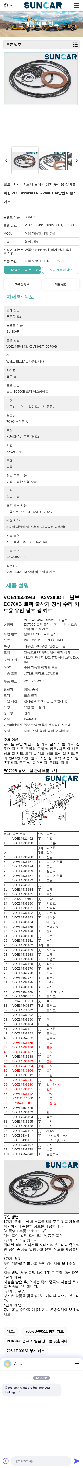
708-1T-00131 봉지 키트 (26, 1351)
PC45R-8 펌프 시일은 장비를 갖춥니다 (37, 1341)
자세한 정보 (22, 284)
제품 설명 (60, 284)
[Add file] (6, 1461)
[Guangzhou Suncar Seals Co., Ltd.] (43, 5)
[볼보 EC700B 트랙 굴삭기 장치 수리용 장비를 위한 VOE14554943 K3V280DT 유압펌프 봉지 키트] (41, 97)
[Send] (76, 1461)
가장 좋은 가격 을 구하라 (24, 269)
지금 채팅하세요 (61, 270)
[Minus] (76, 1363)
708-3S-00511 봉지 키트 (44, 1331)
